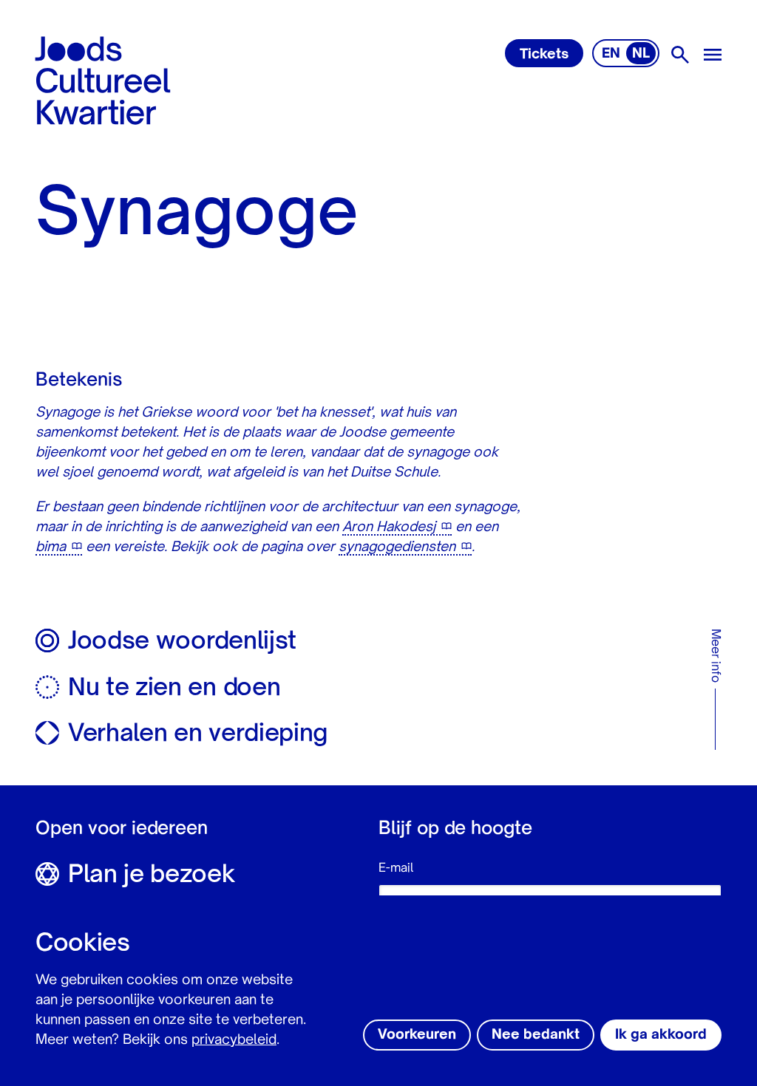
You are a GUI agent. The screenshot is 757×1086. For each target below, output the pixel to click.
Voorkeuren (417, 1035)
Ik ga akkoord (661, 1035)
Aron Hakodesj (388, 527)
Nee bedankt (536, 1035)
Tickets (544, 54)
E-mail (395, 869)
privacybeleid (233, 1040)
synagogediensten (397, 547)
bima (50, 547)
